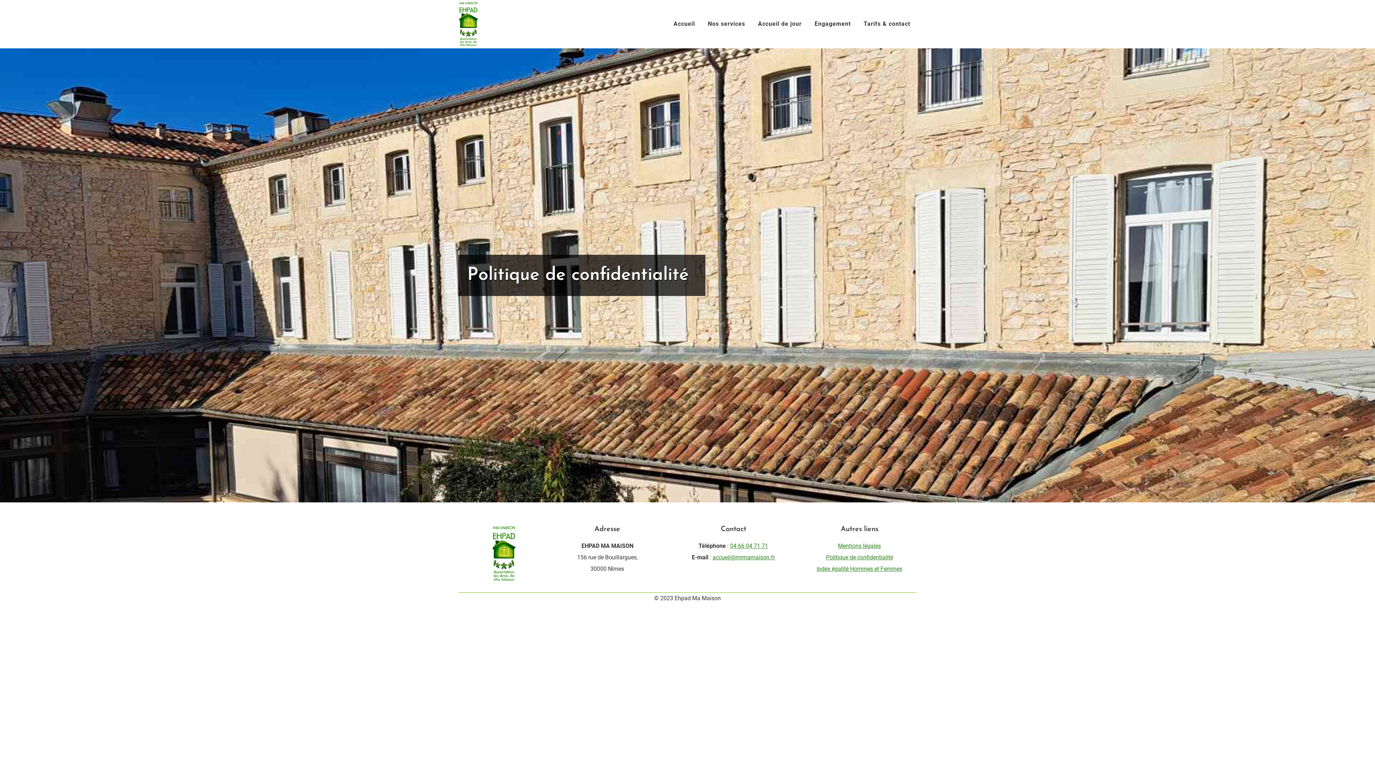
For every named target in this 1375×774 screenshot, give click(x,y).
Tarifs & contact (887, 23)
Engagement (833, 23)
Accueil (684, 23)
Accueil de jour (780, 23)
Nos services (726, 23)
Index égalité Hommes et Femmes (859, 568)
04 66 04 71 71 (749, 546)
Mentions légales (859, 546)
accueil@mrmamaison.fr (744, 557)
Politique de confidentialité (859, 557)
